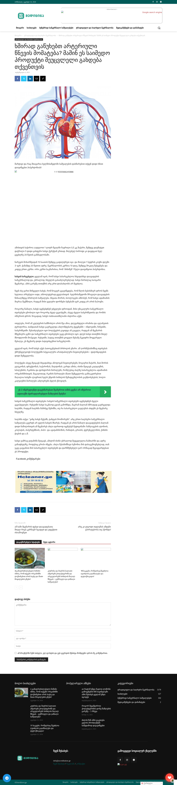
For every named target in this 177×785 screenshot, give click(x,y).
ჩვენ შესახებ (58, 764)
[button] (159, 28)
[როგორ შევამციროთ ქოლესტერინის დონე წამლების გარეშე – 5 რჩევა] (73, 709)
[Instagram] (156, 2)
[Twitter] (24, 78)
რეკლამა (70, 764)
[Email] (36, 78)
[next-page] (21, 587)
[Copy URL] (43, 78)
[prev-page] (16, 587)
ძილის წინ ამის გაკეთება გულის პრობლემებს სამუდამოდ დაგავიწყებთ (93, 723)
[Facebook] (153, 2)
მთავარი (18, 35)
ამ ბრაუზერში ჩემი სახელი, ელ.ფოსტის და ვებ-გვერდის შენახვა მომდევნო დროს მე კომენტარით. (63, 653)
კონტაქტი (80, 764)
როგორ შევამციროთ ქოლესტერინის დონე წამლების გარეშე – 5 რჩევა (96, 708)
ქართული (148, 783)
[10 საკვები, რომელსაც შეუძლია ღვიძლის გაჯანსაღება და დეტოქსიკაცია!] (96, 558)
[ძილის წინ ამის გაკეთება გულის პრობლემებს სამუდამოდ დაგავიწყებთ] (73, 723)
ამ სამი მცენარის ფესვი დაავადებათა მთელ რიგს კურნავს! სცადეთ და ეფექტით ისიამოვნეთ (36, 529)
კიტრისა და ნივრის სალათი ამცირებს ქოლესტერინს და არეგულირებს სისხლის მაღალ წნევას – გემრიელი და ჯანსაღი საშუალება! (61, 576)
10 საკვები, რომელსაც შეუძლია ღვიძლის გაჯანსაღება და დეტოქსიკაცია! (94, 573)
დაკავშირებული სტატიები (28, 542)
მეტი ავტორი (49, 542)
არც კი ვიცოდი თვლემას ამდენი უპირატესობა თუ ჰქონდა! (94, 528)
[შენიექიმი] (169, 777)
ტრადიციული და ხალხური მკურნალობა (40, 35)
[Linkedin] (30, 78)
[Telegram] (160, 2)
